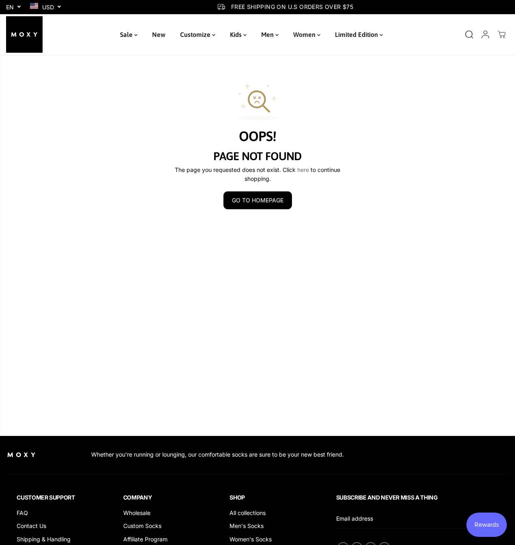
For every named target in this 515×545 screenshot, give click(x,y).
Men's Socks (247, 525)
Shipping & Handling (44, 539)
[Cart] (501, 34)
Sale (127, 34)
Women (305, 34)
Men (268, 34)
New (158, 34)
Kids (236, 34)
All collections (248, 512)
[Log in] (485, 34)
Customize (196, 34)
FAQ (22, 512)
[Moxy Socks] (24, 34)
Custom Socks (142, 525)
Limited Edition (357, 34)
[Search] (469, 34)
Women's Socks (251, 539)
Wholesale (136, 512)
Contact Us (31, 525)
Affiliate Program (145, 539)
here (303, 169)
